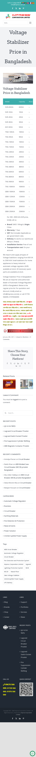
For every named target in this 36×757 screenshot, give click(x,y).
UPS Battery (8, 583)
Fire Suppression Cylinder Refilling (17, 441)
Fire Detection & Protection (14, 521)
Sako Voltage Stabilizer (11, 575)
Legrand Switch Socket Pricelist (15, 436)
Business (25, 337)
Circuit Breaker (24, 459)
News (23, 617)
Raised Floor (15, 572)
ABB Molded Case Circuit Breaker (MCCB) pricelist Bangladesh (16, 467)
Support (24, 602)
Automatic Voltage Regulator (15, 501)
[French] (30, 3)
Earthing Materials (11, 516)
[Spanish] (33, 3)
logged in (16, 399)
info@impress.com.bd (18, 5)
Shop (6, 612)
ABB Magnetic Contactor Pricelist (16, 446)
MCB (27, 568)
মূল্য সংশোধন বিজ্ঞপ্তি (10, 426)
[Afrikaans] (23, 3)
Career (6, 617)
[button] (4, 384)
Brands (7, 607)
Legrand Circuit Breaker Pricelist (16, 431)
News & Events (9, 526)
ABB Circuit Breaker (10, 549)
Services (24, 612)
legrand (28, 564)
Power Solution (10, 531)
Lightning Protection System (13, 568)
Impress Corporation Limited (13, 564)
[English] (28, 3)
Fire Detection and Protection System (16, 560)
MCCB (6, 572)
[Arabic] (25, 3)
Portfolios (24, 607)
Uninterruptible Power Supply (15, 536)
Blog (6, 602)
